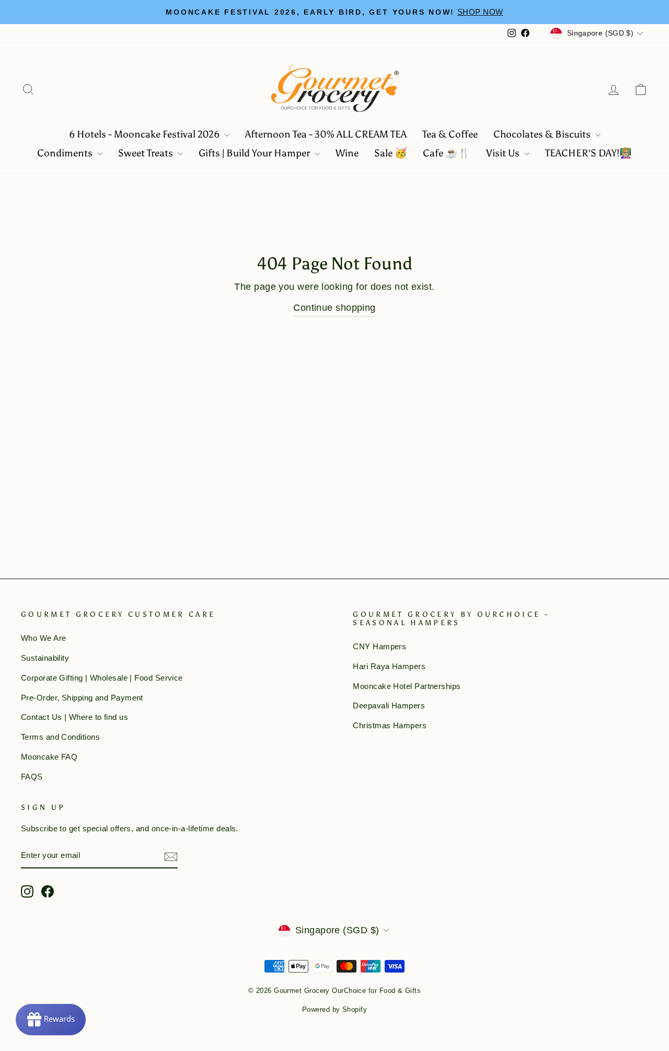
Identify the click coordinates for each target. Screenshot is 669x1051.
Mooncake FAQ (49, 756)
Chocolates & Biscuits (543, 134)
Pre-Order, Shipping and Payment (82, 697)
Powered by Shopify (334, 1009)
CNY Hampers (379, 646)
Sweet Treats (146, 153)
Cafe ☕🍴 (446, 153)
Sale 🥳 (390, 153)
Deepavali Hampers (389, 705)
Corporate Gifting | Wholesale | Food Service (102, 677)
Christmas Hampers (389, 725)
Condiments (66, 153)
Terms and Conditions (60, 736)
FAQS (32, 776)
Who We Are (43, 638)
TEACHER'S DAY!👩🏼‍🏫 (588, 153)
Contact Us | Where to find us (74, 717)
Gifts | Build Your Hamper (255, 153)
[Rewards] (51, 1019)
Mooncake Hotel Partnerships (406, 686)
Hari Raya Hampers (389, 666)
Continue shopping (334, 307)
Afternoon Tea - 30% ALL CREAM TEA (326, 134)
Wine (347, 153)
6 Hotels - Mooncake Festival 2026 (145, 134)
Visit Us (504, 153)
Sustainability (45, 657)
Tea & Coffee (450, 134)
